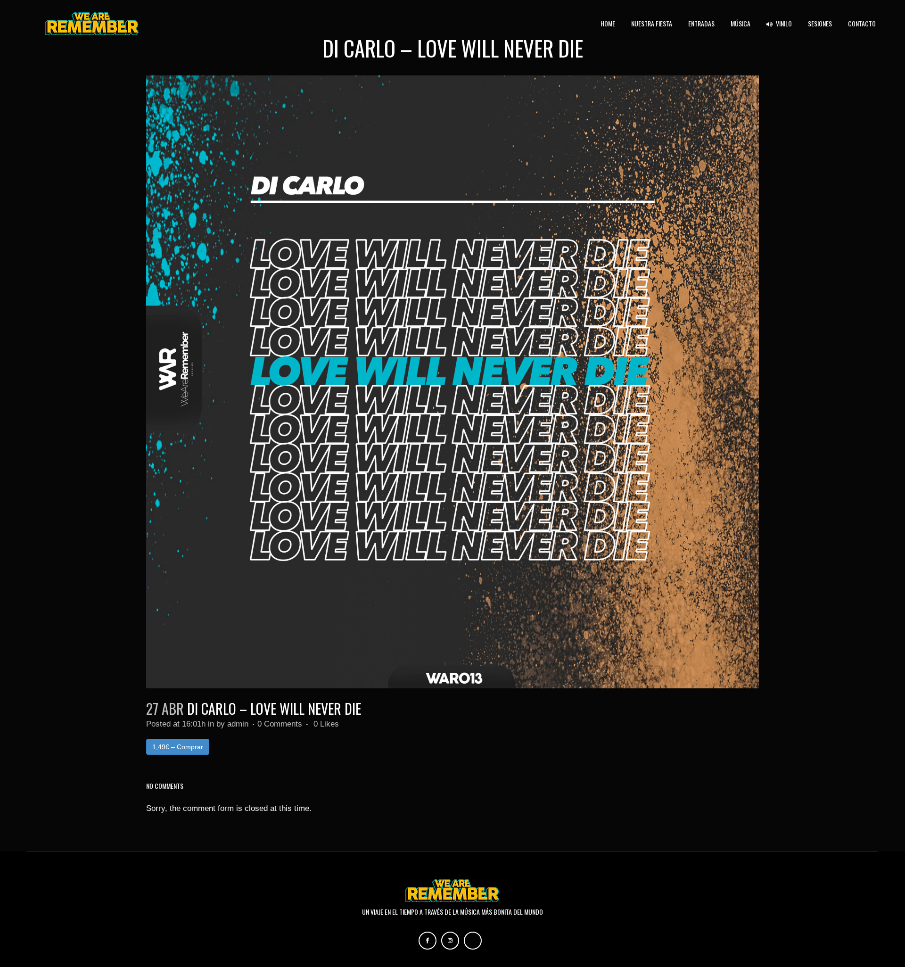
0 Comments (279, 723)
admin (237, 723)
